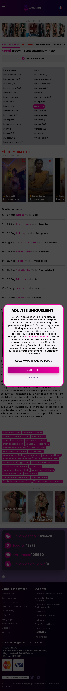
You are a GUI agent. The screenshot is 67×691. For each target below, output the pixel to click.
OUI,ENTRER (33, 370)
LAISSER (33, 377)
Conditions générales (38, 336)
